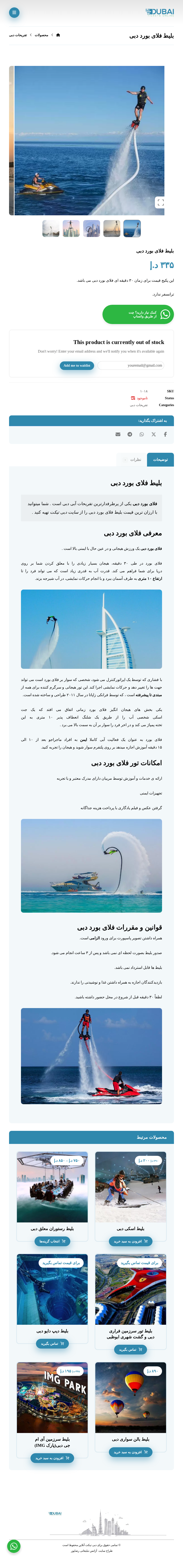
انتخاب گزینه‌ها (50, 1241)
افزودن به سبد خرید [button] (128, 1241)
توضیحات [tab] (160, 460)
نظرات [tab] (132, 460)
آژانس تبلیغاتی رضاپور (83, 1550)
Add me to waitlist (77, 365)
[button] (14, 12)
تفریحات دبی (139, 405)
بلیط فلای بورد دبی (105, 512)
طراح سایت (105, 1550)
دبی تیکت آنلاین (88, 1545)
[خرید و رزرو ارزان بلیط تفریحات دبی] (159, 13)
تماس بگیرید (127, 1349)
